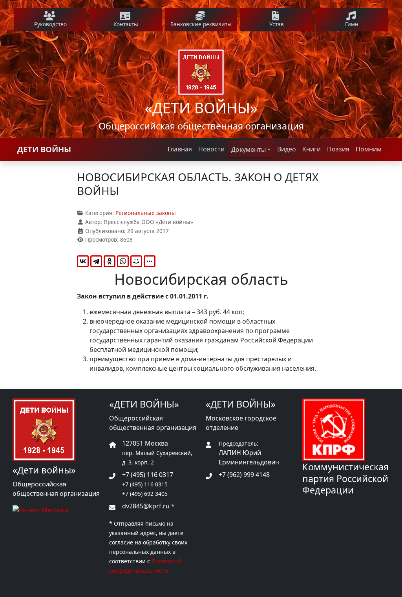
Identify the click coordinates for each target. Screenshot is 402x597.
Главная (180, 149)
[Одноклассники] (109, 261)
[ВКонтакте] (83, 261)
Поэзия (338, 149)
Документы (248, 149)
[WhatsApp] (123, 261)
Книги (311, 149)
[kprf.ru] (333, 429)
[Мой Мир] (136, 261)
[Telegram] (96, 261)
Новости (211, 149)
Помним (369, 149)
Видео (286, 149)
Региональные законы (145, 213)
